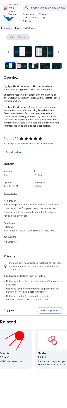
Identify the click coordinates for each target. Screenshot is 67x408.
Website (12, 236)
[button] (22, 52)
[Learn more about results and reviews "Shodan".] (45, 357)
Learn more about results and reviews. (36, 143)
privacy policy (16, 269)
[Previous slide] (8, 52)
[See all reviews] (14, 152)
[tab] (12, 14)
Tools (17, 28)
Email (10, 241)
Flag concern (10, 193)
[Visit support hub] (50, 310)
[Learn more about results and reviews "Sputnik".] (8, 357)
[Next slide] (58, 52)
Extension (6, 28)
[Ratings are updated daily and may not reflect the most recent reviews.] (43, 17)
